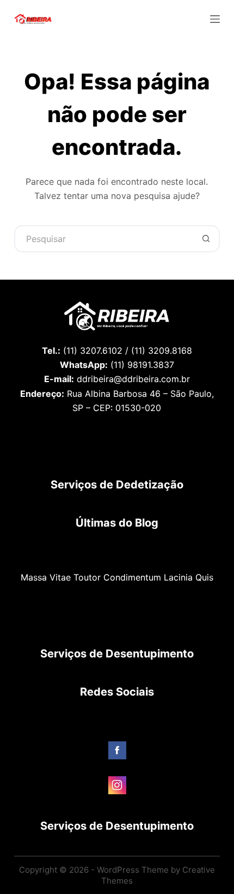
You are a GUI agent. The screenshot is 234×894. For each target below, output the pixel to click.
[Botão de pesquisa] (206, 238)
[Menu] (215, 19)
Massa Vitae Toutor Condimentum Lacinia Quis (117, 577)
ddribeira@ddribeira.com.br (133, 378)
